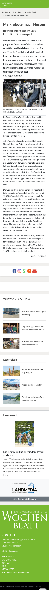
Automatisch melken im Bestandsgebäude (32, 343)
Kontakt (6, 563)
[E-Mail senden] (34, 271)
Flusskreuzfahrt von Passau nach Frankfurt (33, 398)
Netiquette (8, 569)
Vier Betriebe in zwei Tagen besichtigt (34, 313)
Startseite (6, 12)
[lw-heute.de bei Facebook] (14, 271)
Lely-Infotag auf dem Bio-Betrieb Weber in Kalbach (33, 328)
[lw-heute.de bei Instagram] (19, 271)
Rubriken (17, 12)
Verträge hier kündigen (15, 572)
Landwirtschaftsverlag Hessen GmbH (24, 586)
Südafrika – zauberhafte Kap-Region (32, 371)
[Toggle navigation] (43, 3)
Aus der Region (31, 12)
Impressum (8, 556)
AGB (4, 566)
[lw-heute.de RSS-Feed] (29, 271)
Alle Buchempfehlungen (24, 499)
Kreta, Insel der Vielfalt (32, 384)
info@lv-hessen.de (10, 551)
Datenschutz (9, 559)
